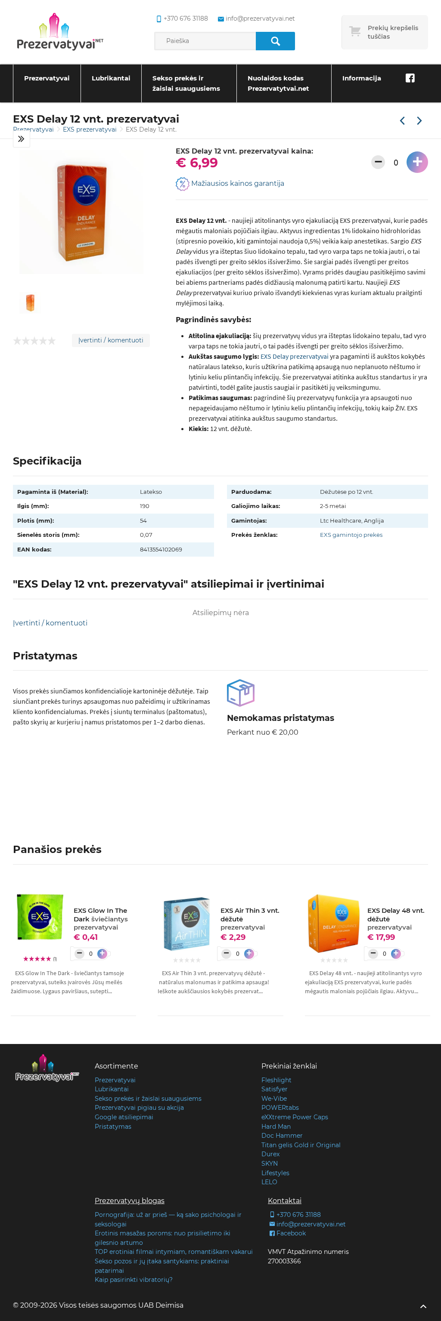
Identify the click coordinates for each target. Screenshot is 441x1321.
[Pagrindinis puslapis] (60, 32)
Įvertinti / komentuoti (110, 340)
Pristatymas (113, 1126)
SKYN (269, 1163)
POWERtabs (280, 1108)
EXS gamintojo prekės (351, 534)
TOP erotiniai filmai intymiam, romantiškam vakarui (174, 1252)
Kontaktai (284, 1201)
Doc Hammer (282, 1135)
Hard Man (276, 1126)
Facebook (291, 1233)
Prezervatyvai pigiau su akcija (139, 1108)
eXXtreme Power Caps (294, 1117)
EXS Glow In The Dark (101, 918)
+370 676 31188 (186, 18)
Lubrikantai (111, 78)
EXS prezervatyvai (90, 129)
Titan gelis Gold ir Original (301, 1145)
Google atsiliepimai (124, 1117)
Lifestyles (275, 1173)
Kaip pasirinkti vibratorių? (134, 1280)
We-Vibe (274, 1098)
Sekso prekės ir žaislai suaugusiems (186, 83)
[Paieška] (275, 41)
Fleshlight (276, 1080)
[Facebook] (410, 78)
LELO (269, 1182)
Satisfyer (274, 1089)
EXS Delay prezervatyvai (295, 356)
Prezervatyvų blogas (130, 1201)
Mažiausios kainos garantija (236, 183)
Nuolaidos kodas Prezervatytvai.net (278, 83)
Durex (270, 1154)
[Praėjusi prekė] (402, 121)
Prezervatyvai (47, 78)
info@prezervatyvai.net (260, 18)
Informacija (361, 78)
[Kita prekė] (419, 121)
